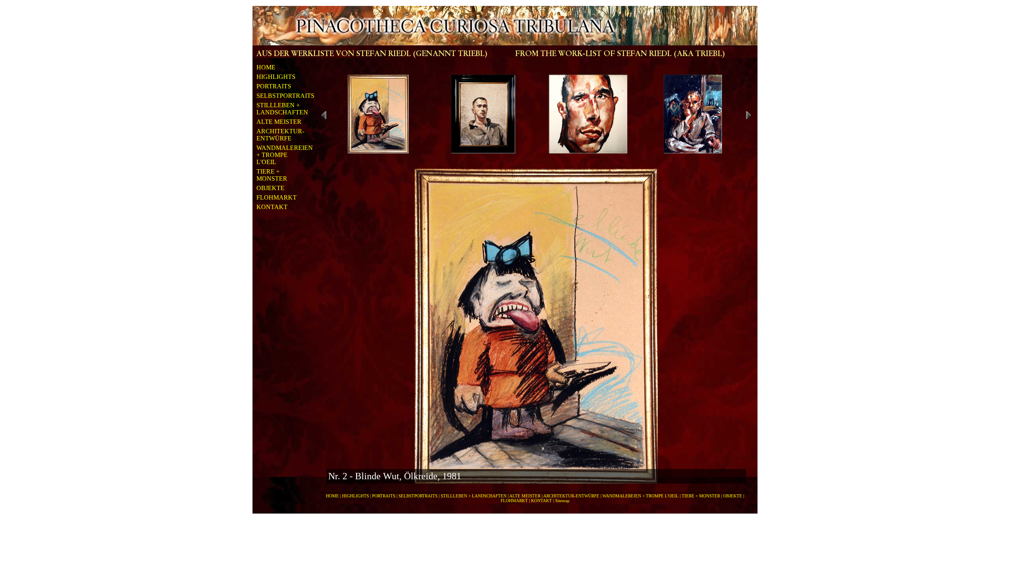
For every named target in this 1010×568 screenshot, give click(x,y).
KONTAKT (272, 207)
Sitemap (562, 500)
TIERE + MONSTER (271, 175)
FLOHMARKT (276, 197)
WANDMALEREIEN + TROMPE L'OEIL (279, 154)
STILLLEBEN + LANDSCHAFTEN (279, 109)
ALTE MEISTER (278, 121)
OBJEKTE (270, 188)
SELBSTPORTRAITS (279, 95)
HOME (265, 67)
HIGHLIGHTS (276, 76)
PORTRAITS (273, 86)
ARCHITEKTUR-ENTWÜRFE (279, 135)
